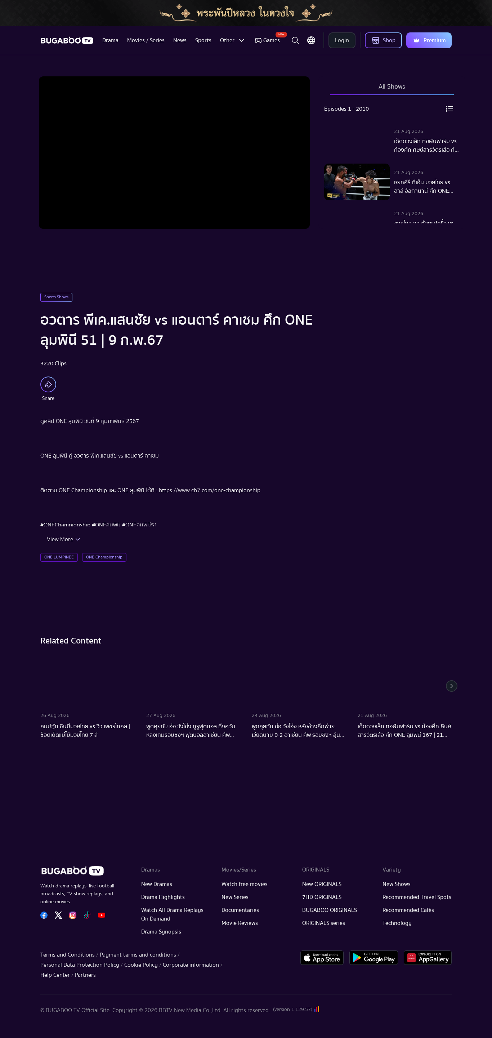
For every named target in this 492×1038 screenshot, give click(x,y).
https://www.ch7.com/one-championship (209, 490)
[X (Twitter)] (58, 915)
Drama (110, 40)
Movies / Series (146, 40)
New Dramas (156, 884)
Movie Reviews (240, 923)
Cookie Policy (141, 965)
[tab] (392, 90)
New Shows (397, 884)
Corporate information (191, 965)
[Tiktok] (87, 915)
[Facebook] (44, 915)
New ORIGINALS (321, 884)
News (180, 40)
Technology (397, 923)
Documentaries (240, 910)
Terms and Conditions (67, 954)
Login (342, 40)
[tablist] (392, 90)
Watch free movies (245, 884)
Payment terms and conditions (138, 954)
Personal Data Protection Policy (79, 965)
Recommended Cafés (408, 910)
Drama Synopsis (161, 931)
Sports (203, 40)
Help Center (55, 975)
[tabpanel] (392, 162)
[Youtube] (101, 915)
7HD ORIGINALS (321, 897)
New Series (235, 897)
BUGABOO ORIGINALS (329, 910)
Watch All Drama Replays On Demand (172, 914)
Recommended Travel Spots (417, 897)
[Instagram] (72, 915)
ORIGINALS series (323, 923)
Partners (85, 975)
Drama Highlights (163, 897)
